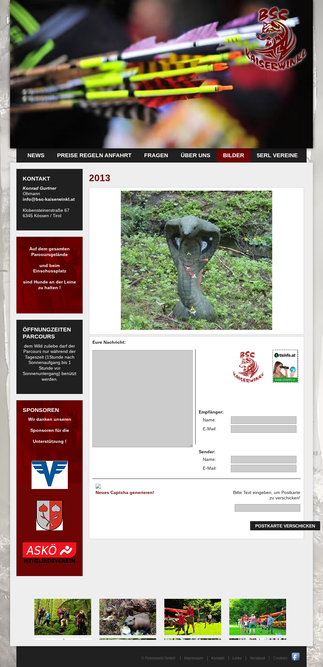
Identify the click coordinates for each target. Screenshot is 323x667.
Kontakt (217, 658)
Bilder (233, 155)
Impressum (193, 658)
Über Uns (195, 155)
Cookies (280, 658)
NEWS (35, 155)
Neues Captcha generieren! (125, 492)
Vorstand (257, 658)
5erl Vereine (277, 155)
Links (237, 658)
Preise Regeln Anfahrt (94, 155)
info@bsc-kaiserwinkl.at (49, 199)
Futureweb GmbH (160, 658)
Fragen (156, 155)
